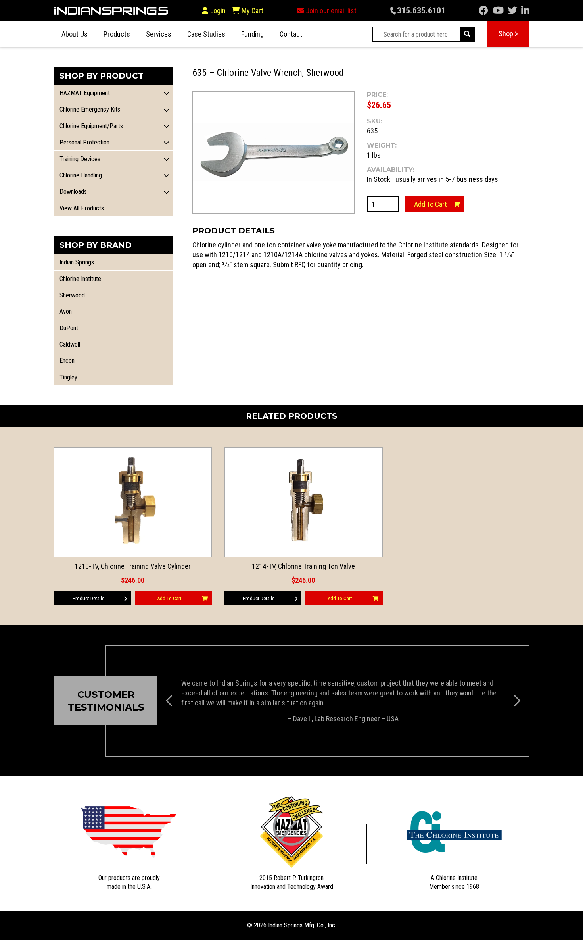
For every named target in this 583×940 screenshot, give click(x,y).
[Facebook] (483, 10)
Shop (506, 33)
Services (158, 34)
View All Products (81, 208)
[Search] (467, 34)
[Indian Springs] (111, 11)
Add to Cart (430, 204)
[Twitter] (512, 10)
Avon (65, 311)
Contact (291, 34)
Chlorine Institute (80, 279)
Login (218, 10)
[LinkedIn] (525, 10)
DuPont (68, 328)
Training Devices (79, 159)
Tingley (68, 377)
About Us (74, 34)
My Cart (251, 10)
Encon (67, 360)
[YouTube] (498, 10)
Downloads (73, 191)
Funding (252, 34)
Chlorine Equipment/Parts (91, 126)
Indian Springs (76, 262)
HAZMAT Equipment (84, 93)
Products (117, 34)
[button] (167, 93)
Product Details (88, 598)
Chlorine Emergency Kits (89, 109)
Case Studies (206, 34)
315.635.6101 (421, 10)
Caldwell (69, 344)
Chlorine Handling (80, 175)
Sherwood (72, 295)
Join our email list (331, 10)
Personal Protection (84, 142)
